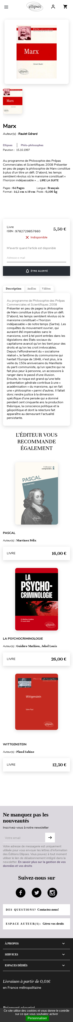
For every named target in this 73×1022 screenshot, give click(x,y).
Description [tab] (13, 288)
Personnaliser (37, 1018)
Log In (53, 7)
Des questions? (32, 909)
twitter (36, 893)
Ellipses (7, 145)
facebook (21, 893)
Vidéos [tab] (46, 288)
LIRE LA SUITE (49, 180)
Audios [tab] (31, 288)
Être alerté (36, 271)
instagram (52, 893)
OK (50, 837)
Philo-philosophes (32, 145)
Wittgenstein (14, 744)
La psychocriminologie (23, 639)
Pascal (9, 533)
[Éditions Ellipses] (34, 6)
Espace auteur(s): (35, 923)
